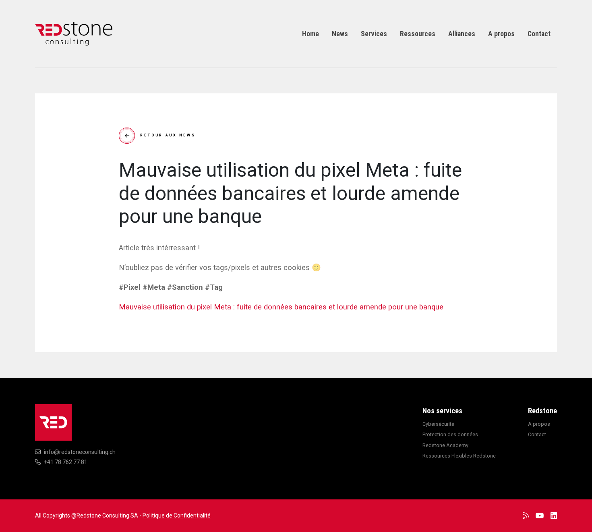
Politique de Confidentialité (177, 515)
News (340, 34)
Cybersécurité (438, 424)
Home (310, 34)
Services (374, 34)
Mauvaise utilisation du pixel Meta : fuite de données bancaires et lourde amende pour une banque (281, 307)
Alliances (461, 34)
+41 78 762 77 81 (65, 462)
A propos (501, 34)
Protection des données (450, 434)
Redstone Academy (445, 445)
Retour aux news (168, 135)
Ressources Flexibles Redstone (459, 456)
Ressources (417, 34)
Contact (539, 34)
